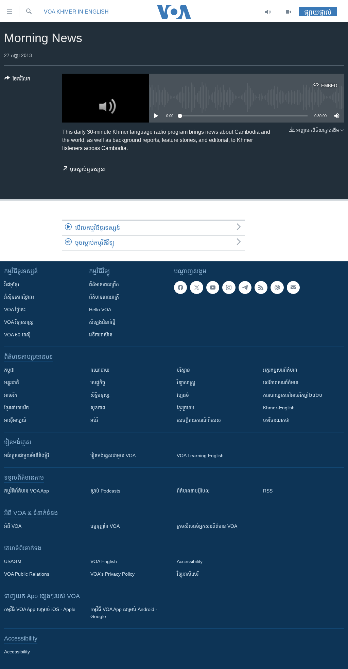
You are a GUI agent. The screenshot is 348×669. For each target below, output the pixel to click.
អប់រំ (94, 420)
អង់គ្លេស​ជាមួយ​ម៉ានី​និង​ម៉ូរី (26, 455)
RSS (268, 491)
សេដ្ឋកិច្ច (97, 382)
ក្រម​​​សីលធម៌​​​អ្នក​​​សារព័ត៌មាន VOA (207, 526)
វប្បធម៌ (183, 395)
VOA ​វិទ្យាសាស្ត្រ (19, 322)
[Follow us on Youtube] (212, 287)
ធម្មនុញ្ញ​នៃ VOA (105, 526)
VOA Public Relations (26, 574)
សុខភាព (97, 407)
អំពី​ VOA (12, 526)
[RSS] (261, 287)
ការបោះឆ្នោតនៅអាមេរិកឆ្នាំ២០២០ (292, 395)
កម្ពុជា (9, 370)
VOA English (103, 561)
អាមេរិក (10, 395)
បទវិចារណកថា (276, 420)
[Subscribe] (293, 287)
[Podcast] (277, 287)
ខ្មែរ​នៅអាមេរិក (16, 407)
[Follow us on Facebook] (180, 287)
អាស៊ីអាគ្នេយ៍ (15, 420)
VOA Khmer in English (76, 12)
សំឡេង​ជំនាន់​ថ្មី (102, 322)
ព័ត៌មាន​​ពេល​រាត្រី (104, 297)
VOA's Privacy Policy (112, 574)
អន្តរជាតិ (11, 382)
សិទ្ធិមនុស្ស (99, 395)
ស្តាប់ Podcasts (105, 491)
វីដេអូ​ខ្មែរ (11, 284)
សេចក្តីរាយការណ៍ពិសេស (199, 420)
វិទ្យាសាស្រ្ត (186, 382)
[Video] (288, 12)
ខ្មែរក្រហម (185, 407)
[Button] (17, 80)
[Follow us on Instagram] (228, 287)
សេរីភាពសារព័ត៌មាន (280, 382)
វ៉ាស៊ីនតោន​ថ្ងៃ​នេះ (19, 297)
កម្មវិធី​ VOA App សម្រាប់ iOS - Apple (39, 609)
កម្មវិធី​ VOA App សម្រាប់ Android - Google (123, 613)
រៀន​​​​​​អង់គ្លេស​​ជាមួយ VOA (113, 455)
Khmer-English (279, 407)
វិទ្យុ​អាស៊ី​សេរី (187, 574)
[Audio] (268, 12)
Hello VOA (100, 309)
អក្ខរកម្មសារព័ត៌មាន (280, 370)
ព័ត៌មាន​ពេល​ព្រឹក (104, 284)
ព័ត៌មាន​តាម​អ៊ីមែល (193, 491)
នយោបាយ (99, 370)
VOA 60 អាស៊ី (17, 334)
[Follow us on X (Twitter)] (196, 287)
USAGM (12, 561)
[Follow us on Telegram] (245, 287)
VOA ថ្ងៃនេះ (14, 309)
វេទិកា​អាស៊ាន (100, 334)
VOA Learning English (200, 455)
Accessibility (190, 561)
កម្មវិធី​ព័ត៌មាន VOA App (26, 491)
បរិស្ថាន (183, 370)
